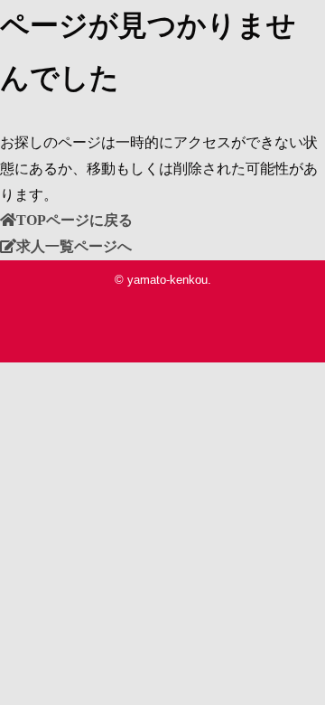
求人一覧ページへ (74, 246)
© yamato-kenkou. (163, 280)
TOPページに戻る (74, 219)
